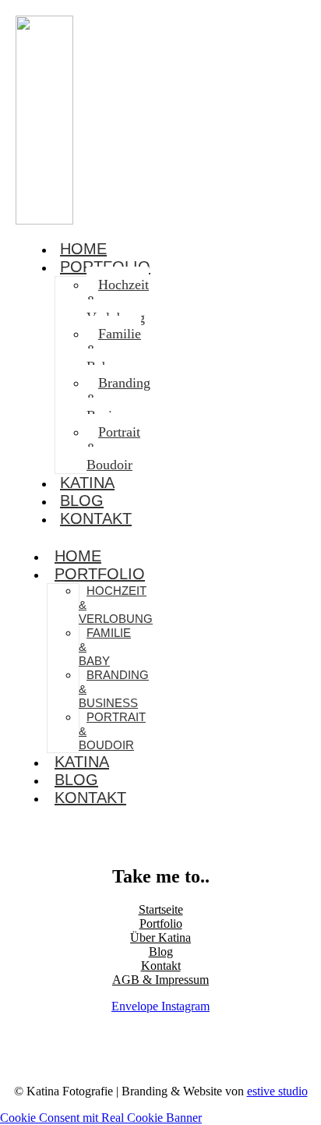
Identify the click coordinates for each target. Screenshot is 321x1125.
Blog (76, 779)
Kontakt (96, 518)
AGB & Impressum (160, 979)
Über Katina (160, 937)
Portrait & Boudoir (113, 448)
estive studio (277, 1091)
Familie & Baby (113, 350)
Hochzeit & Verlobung (117, 301)
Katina (82, 761)
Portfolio (100, 573)
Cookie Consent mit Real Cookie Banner (101, 1117)
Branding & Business (118, 399)
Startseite (161, 909)
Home (78, 555)
